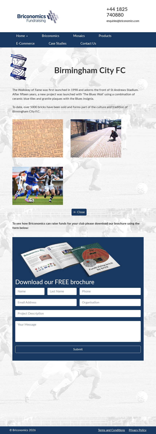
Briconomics (50, 36)
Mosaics (79, 36)
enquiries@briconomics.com (123, 21)
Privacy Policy (137, 430)
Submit (78, 349)
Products (105, 36)
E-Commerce (25, 43)
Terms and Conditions (111, 430)
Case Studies (57, 43)
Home (20, 36)
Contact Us (88, 43)
